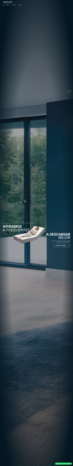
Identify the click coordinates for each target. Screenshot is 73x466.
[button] (63, 464)
